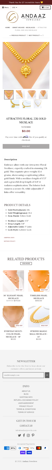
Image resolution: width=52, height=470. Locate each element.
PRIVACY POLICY (26, 406)
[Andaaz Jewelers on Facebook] (24, 435)
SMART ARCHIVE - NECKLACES (23, 27)
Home (7, 27)
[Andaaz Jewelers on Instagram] (28, 435)
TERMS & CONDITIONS (26, 409)
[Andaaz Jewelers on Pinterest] (33, 435)
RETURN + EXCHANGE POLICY (26, 400)
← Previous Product (18, 35)
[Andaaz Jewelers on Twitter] (19, 435)
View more (26, 263)
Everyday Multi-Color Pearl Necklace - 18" (13, 334)
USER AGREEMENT (26, 403)
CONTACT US (26, 425)
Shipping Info (9, 237)
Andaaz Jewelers (29, 461)
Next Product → (35, 35)
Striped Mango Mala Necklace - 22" (39, 334)
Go (47, 375)
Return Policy (9, 241)
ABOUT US (26, 391)
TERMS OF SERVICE (26, 412)
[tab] (11, 159)
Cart (46, 7)
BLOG (26, 394)
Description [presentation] (10, 159)
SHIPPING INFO (26, 397)
